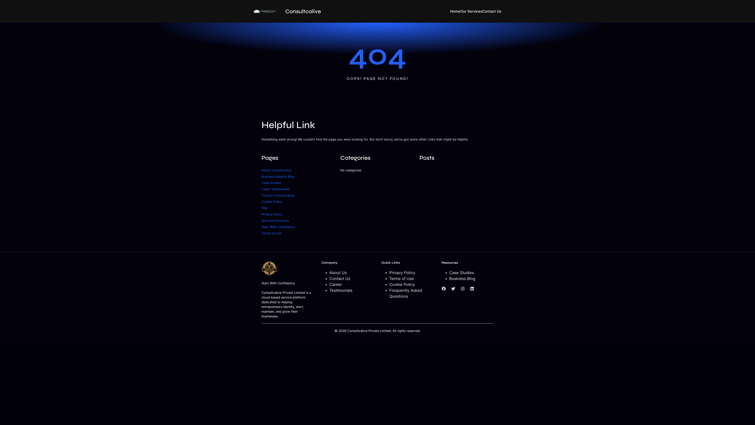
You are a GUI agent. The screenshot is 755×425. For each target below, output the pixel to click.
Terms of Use (271, 233)
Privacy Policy (272, 214)
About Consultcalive (276, 170)
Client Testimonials (275, 189)
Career (335, 284)
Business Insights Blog (277, 176)
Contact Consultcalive (278, 195)
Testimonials (340, 290)
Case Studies (271, 183)
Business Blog (462, 278)
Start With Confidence (278, 227)
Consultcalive (303, 11)
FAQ (264, 208)
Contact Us (339, 278)
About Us (338, 272)
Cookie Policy (271, 202)
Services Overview (275, 221)
